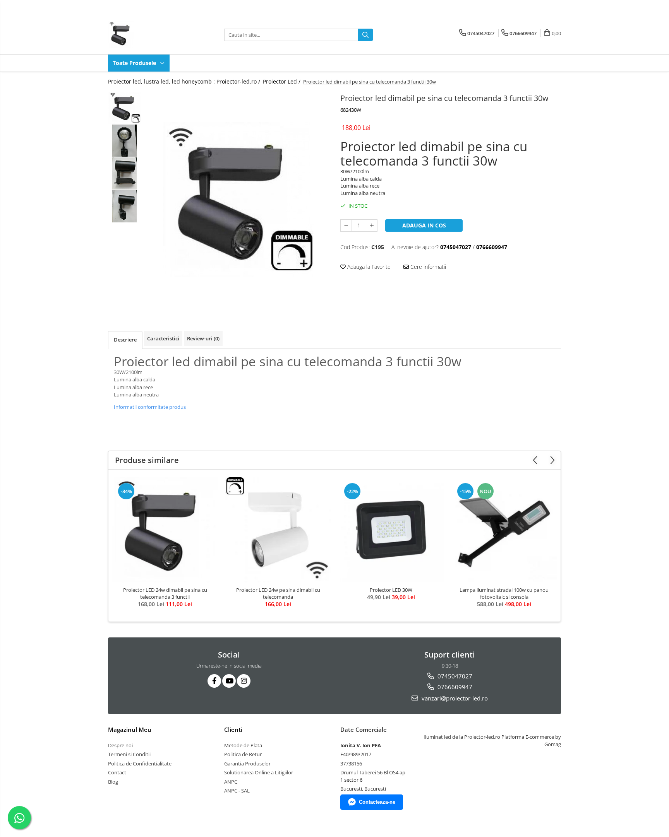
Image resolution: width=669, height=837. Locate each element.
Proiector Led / (282, 81)
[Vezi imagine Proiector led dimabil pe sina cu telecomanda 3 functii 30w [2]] (124, 173)
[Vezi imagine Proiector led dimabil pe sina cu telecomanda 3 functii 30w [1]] (124, 141)
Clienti (233, 729)
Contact (117, 772)
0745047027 (454, 676)
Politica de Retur (243, 754)
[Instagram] (243, 681)
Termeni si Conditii (129, 754)
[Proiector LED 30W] (391, 529)
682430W (350, 109)
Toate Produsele (135, 63)
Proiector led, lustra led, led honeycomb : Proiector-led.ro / (185, 81)
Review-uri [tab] (203, 338)
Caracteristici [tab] (163, 338)
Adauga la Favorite (368, 266)
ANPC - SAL (237, 790)
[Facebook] (214, 681)
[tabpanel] (237, 199)
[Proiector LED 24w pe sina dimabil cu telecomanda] (278, 529)
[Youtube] (229, 681)
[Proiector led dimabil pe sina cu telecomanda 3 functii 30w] (237, 199)
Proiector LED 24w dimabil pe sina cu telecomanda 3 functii (165, 593)
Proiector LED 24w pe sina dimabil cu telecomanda (278, 593)
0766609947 (454, 687)
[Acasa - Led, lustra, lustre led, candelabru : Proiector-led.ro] (146, 34)
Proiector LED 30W (391, 589)
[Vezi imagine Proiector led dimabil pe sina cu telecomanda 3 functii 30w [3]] (124, 206)
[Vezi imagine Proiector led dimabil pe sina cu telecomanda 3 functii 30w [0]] (124, 108)
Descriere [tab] (125, 339)
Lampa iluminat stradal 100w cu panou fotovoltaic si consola (504, 593)
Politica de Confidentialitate (140, 763)
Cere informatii (427, 266)
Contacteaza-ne (377, 802)
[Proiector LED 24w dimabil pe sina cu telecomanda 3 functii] (165, 529)
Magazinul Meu (129, 729)
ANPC (230, 781)
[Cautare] (365, 35)
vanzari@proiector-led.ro (454, 698)
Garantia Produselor (247, 763)
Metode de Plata (243, 745)
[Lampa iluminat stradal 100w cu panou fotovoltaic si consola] (504, 529)
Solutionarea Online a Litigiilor (258, 772)
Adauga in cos (424, 225)
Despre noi (120, 745)
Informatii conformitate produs (150, 406)
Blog (113, 781)
